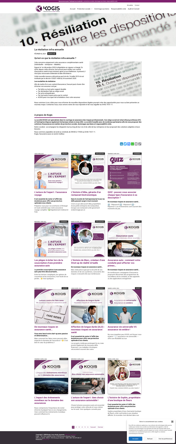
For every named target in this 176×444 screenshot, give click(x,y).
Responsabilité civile (118, 9)
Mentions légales (70, 434)
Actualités (130, 5)
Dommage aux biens (101, 9)
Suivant (93, 427)
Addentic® (46, 439)
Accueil (72, 9)
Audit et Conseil (133, 9)
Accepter (135, 439)
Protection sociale (83, 9)
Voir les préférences (165, 439)
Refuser (150, 439)
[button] (172, 422)
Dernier (100, 427)
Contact (137, 5)
